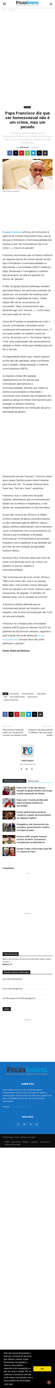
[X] (15, 153)
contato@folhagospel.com (21, 1106)
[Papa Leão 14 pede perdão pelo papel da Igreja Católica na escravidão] (9, 802)
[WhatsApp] (27, 153)
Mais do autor (33, 781)
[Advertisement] (27, 30)
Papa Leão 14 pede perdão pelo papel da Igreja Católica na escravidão (32, 803)
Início (4, 10)
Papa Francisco (33, 697)
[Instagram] (27, 769)
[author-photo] (27, 757)
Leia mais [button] (8, 1384)
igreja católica (41, 694)
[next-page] (8, 861)
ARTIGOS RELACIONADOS (14, 781)
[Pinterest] (21, 153)
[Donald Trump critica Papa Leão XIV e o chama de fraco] (9, 851)
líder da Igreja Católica (17, 697)
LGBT (5, 697)
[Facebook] (9, 153)
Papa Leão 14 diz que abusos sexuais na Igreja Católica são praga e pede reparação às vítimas (34, 790)
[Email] (39, 153)
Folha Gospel (24, 147)
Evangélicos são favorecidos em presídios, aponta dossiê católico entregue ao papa (33, 827)
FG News (12, 10)
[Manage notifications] (49, 1382)
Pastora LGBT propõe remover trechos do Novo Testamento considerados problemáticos (32, 839)
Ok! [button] (42, 1369)
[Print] (45, 153)
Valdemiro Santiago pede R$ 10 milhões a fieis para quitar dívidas (40, 732)
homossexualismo (28, 694)
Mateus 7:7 (7, 964)
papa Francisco (13, 232)
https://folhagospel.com (27, 764)
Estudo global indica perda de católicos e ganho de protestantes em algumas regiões (34, 815)
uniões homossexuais (11, 700)
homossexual (14, 694)
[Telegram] (33, 153)
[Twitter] (30, 1124)
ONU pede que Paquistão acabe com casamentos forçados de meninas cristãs (15, 732)
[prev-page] (4, 861)
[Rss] (36, 1124)
